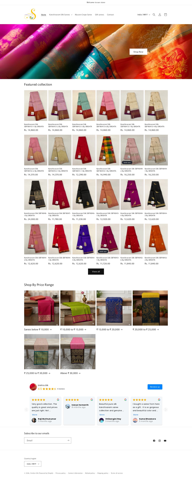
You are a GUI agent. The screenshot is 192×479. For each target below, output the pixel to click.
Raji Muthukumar (47, 419)
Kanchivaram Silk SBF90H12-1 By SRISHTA (58, 170)
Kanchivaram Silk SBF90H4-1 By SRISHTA (59, 259)
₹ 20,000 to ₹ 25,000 (144, 329)
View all (96, 271)
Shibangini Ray (113, 419)
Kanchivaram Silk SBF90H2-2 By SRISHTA (156, 259)
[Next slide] (166, 409)
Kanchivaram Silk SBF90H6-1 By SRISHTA (83, 214)
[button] (60, 14)
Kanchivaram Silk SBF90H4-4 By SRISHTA (132, 214)
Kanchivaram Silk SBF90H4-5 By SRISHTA (83, 259)
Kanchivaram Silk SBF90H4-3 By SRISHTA (156, 214)
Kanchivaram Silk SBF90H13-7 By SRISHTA (130, 125)
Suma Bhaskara (147, 419)
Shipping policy (102, 473)
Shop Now (138, 51)
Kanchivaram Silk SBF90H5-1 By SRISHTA (108, 214)
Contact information (75, 473)
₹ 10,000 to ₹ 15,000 (71, 329)
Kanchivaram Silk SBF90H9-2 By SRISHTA (132, 170)
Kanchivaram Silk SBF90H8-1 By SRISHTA (35, 214)
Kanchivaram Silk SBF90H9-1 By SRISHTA (156, 170)
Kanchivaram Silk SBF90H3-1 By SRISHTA (108, 259)
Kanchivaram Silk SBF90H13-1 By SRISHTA (34, 125)
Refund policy (90, 473)
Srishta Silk (43, 385)
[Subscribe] (68, 440)
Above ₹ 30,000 (69, 372)
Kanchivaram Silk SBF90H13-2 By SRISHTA (58, 125)
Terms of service (117, 473)
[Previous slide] (26, 409)
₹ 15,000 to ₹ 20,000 (108, 329)
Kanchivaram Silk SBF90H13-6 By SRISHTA (106, 125)
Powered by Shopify (46, 473)
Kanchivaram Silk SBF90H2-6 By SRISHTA (132, 259)
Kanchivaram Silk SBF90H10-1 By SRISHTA (106, 170)
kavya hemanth (80, 405)
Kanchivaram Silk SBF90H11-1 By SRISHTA (82, 170)
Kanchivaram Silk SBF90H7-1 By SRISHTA (59, 214)
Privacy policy (61, 473)
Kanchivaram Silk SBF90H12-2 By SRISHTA (34, 170)
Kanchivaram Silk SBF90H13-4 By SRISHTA (154, 125)
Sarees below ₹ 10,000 (36, 329)
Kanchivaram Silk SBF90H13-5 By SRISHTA (82, 125)
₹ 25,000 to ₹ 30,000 (36, 372)
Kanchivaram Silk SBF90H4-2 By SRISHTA (35, 259)
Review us (155, 387)
